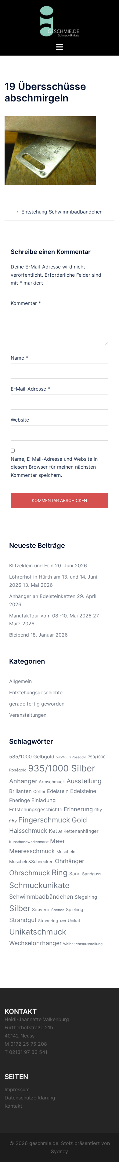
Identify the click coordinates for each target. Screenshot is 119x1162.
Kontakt (13, 1106)
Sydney (59, 1151)
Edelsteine (83, 791)
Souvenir (41, 909)
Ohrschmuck (29, 873)
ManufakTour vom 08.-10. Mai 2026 (50, 616)
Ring (60, 872)
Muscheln (65, 851)
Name (19, 358)
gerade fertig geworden (36, 704)
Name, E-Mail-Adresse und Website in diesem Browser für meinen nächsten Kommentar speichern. (54, 467)
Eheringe (19, 800)
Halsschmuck (28, 830)
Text (63, 921)
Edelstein (58, 791)
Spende (57, 910)
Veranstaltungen (27, 715)
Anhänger (23, 781)
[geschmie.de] (59, 21)
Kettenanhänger (81, 831)
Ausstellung (84, 781)
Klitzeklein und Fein (31, 565)
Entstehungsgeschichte (36, 692)
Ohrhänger (69, 861)
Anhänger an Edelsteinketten (42, 596)
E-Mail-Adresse (30, 389)
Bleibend (19, 635)
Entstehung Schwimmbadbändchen (62, 212)
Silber (20, 908)
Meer (57, 841)
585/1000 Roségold (71, 757)
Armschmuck (52, 781)
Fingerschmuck (44, 819)
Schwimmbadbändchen (41, 896)
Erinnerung (78, 809)
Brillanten (20, 791)
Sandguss (91, 873)
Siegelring (86, 897)
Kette (55, 831)
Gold (79, 820)
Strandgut (23, 920)
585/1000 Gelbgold (31, 757)
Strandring (48, 920)
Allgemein (20, 681)
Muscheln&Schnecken (31, 861)
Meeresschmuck (32, 851)
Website (20, 420)
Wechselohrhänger (35, 943)
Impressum (17, 1089)
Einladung (43, 800)
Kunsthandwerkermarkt (29, 842)
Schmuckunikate (39, 885)
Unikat (74, 920)
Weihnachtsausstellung (83, 944)
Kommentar (26, 303)
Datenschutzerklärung (30, 1098)
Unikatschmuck (37, 931)
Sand (75, 874)
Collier (39, 791)
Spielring (74, 909)
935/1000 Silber (61, 768)
